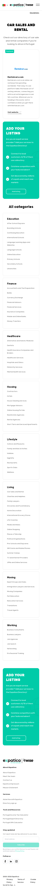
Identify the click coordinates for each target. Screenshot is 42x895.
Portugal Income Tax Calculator (15, 815)
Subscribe (21, 845)
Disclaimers (34, 13)
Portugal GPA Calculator (13, 822)
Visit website (13, 112)
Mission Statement (10, 788)
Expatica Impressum (11, 784)
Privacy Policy (19, 851)
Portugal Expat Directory (13, 819)
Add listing (16, 191)
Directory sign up (10, 803)
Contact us (7, 780)
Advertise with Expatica (12, 799)
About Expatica (9, 773)
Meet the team (9, 776)
